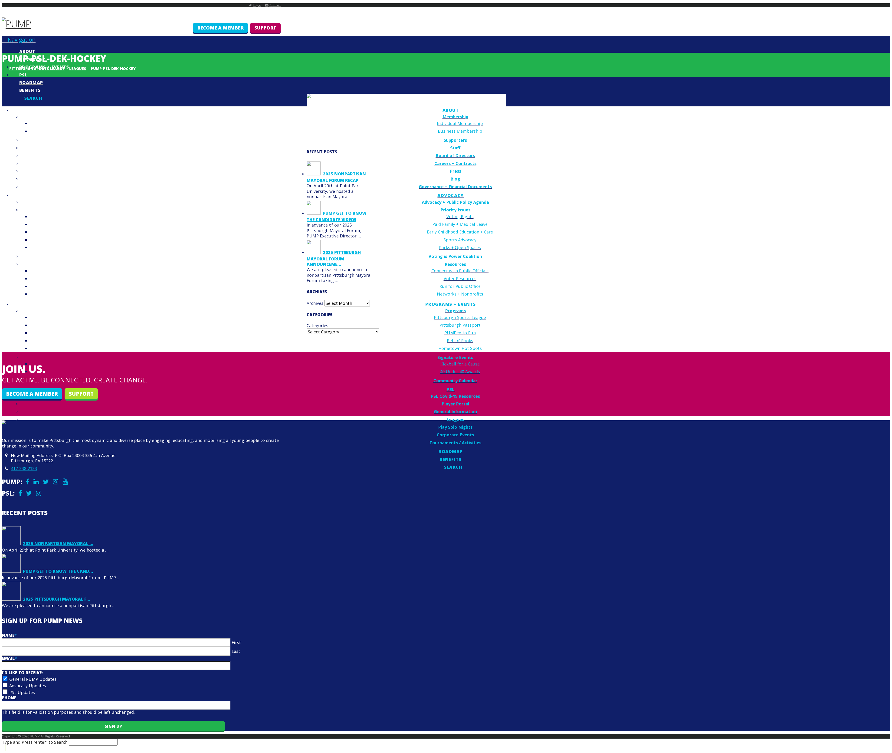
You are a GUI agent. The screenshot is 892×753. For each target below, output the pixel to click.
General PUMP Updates (32, 679)
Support (265, 28)
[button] (19, 39)
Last (236, 651)
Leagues (77, 68)
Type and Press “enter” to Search (35, 742)
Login (257, 5)
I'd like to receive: (22, 672)
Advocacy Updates (27, 685)
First (236, 642)
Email (9, 658)
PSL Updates (22, 692)
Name (9, 635)
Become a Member (220, 28)
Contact (275, 5)
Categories (317, 325)
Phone (9, 697)
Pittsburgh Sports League (37, 68)
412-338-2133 (24, 468)
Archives (315, 303)
